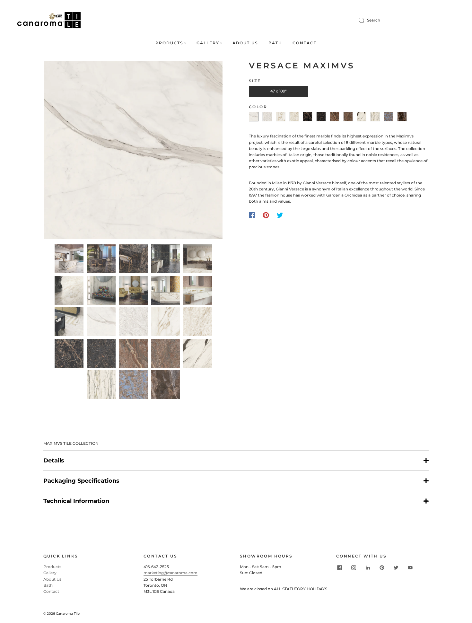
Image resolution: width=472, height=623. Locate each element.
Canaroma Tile (68, 613)
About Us (245, 42)
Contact (305, 42)
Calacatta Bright (280, 116)
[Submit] (366, 20)
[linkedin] (368, 567)
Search (373, 20)
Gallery (208, 42)
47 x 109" (278, 91)
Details (53, 460)
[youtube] (410, 567)
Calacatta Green (375, 116)
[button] (62, 151)
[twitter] (396, 567)
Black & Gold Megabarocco (321, 116)
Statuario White (253, 116)
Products (169, 42)
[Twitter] (280, 215)
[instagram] (353, 567)
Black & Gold (307, 116)
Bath (275, 42)
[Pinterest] (266, 215)
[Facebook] (252, 215)
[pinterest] (382, 567)
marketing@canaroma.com (170, 572)
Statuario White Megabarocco (267, 116)
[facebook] (339, 567)
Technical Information (76, 501)
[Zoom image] (133, 151)
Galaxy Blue (388, 116)
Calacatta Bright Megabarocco (294, 116)
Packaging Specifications (81, 480)
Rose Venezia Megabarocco (348, 116)
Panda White (361, 116)
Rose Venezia (334, 116)
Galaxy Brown (402, 116)
